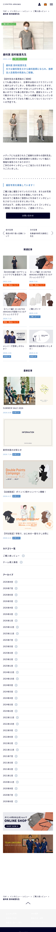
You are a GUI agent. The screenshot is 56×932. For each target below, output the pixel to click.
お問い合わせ (28, 215)
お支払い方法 (11, 918)
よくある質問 (11, 913)
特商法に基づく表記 (14, 922)
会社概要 (34, 913)
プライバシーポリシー (40, 922)
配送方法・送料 (37, 918)
